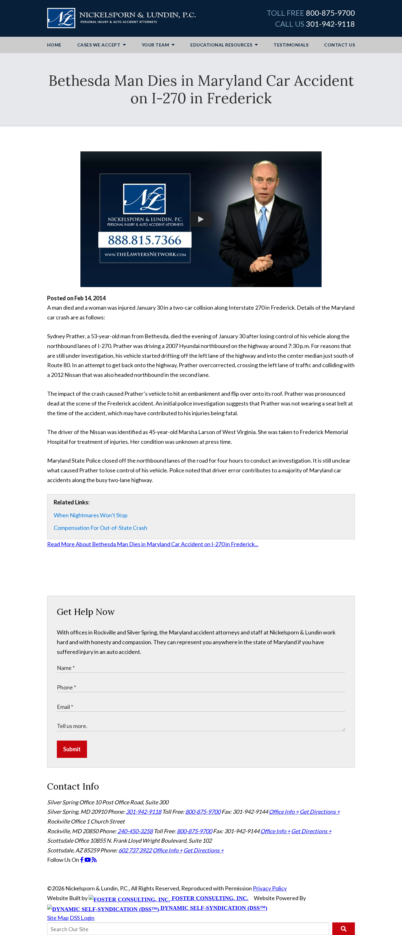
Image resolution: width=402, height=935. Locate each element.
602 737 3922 (135, 850)
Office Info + (284, 811)
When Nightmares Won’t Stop (91, 515)
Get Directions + (320, 811)
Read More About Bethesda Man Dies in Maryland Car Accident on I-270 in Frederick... (152, 544)
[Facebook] (82, 859)
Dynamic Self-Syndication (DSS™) (213, 908)
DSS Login (82, 917)
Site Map (58, 917)
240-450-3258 (135, 831)
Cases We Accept (99, 44)
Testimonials (291, 44)
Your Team (156, 44)
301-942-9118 (330, 23)
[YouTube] (88, 859)
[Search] (343, 928)
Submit (72, 749)
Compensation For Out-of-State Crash (100, 527)
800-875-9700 (330, 12)
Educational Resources (221, 44)
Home (54, 44)
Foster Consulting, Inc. (209, 898)
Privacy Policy (270, 888)
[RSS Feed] (94, 859)
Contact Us (339, 44)
